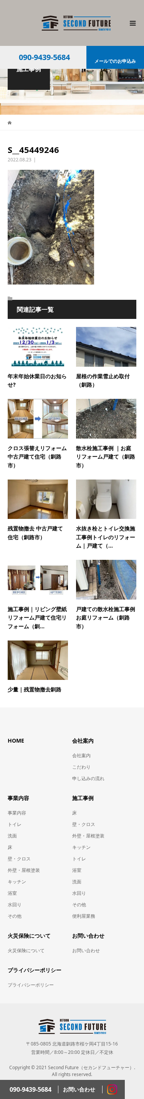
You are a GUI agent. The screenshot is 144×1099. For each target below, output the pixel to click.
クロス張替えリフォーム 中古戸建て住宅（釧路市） (37, 456)
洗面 (12, 835)
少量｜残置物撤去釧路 (34, 689)
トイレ (15, 824)
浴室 (12, 893)
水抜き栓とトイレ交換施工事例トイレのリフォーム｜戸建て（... (105, 537)
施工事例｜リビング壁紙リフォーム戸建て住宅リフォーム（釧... (37, 617)
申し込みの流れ (88, 778)
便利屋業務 (83, 916)
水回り (15, 904)
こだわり (81, 767)
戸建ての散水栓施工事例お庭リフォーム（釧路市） (105, 617)
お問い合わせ (86, 950)
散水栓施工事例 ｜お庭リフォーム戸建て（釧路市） (105, 456)
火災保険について (26, 950)
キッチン (17, 881)
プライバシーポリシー (31, 985)
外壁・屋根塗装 (24, 870)
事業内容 (17, 813)
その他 (15, 916)
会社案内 (81, 755)
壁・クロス (19, 858)
